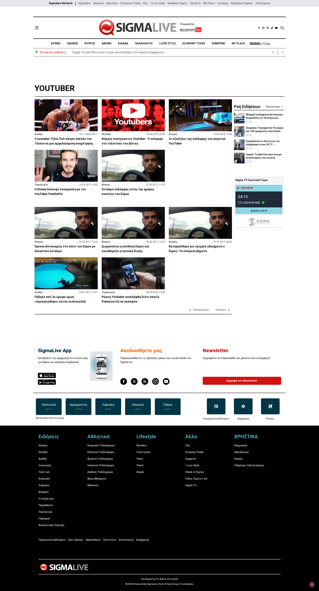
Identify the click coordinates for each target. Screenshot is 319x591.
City (145, 3)
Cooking (222, 3)
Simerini (98, 3)
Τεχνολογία (41, 184)
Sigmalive (84, 3)
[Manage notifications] (312, 584)
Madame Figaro (177, 3)
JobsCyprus (262, 3)
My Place (209, 3)
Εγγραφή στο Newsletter (241, 380)
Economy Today (130, 3)
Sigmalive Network (61, 3)
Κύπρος (173, 134)
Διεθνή (38, 134)
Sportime (112, 3)
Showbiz (106, 134)
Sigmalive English (242, 3)
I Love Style (157, 3)
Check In (195, 3)
